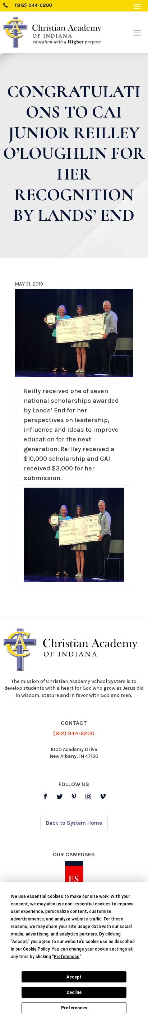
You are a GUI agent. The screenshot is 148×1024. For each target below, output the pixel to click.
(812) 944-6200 (73, 733)
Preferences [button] (66, 956)
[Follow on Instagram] (88, 796)
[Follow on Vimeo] (102, 796)
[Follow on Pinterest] (74, 796)
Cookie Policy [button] (36, 949)
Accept (74, 977)
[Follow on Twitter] (59, 796)
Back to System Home (74, 823)
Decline (74, 992)
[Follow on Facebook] (45, 796)
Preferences (74, 1007)
